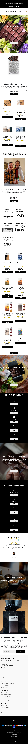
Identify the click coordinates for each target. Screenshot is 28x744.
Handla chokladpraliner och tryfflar (8, 683)
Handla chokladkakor (5, 679)
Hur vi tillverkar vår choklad (6, 696)
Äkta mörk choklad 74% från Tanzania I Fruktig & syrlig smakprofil (7, 314)
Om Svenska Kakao (5, 692)
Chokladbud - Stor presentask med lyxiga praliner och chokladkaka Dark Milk (20, 110)
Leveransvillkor (14, 734)
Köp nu (14, 403)
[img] (14, 538)
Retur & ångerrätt (14, 736)
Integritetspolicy (14, 739)
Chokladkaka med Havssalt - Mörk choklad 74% (20, 264)
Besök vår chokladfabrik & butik (7, 698)
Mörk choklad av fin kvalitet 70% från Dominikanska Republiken (20, 289)
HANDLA (14, 521)
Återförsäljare (4, 705)
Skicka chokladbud (5, 687)
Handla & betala (14, 738)
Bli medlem (20, 651)
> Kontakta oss (4, 664)
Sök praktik (3, 712)
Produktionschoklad (5, 707)
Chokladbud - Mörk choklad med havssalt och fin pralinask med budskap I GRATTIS (20, 136)
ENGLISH (11, 6)
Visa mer (14, 353)
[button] (13, 557)
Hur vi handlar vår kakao (6, 694)
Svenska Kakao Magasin (5, 700)
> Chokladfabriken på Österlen (7, 665)
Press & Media (4, 709)
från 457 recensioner (13, 540)
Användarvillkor (14, 741)
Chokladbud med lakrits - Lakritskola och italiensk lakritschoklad (7, 136)
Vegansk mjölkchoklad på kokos (20, 338)
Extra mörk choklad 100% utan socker (20, 314)
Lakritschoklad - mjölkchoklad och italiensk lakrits (7, 339)
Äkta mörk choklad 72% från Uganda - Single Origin (7, 288)
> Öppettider (3, 662)
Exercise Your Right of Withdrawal (14, 732)
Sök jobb (3, 710)
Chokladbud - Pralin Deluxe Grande (7, 109)
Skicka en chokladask (5, 681)
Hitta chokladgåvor (5, 685)
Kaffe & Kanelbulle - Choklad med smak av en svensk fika (7, 264)
